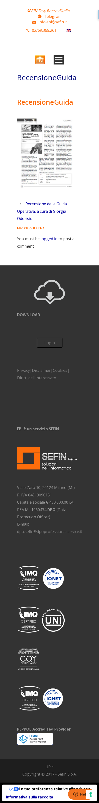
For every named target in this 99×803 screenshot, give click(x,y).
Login (49, 342)
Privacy (23, 370)
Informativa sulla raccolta (29, 797)
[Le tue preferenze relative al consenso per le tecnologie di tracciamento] (90, 794)
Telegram (53, 16)
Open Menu (59, 59)
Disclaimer (41, 370)
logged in (49, 238)
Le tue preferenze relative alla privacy (54, 788)
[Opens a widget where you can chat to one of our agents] (81, 795)
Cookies (60, 370)
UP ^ (49, 767)
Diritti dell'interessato (36, 377)
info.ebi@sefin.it (52, 22)
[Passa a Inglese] (68, 30)
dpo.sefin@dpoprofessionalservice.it (49, 531)
